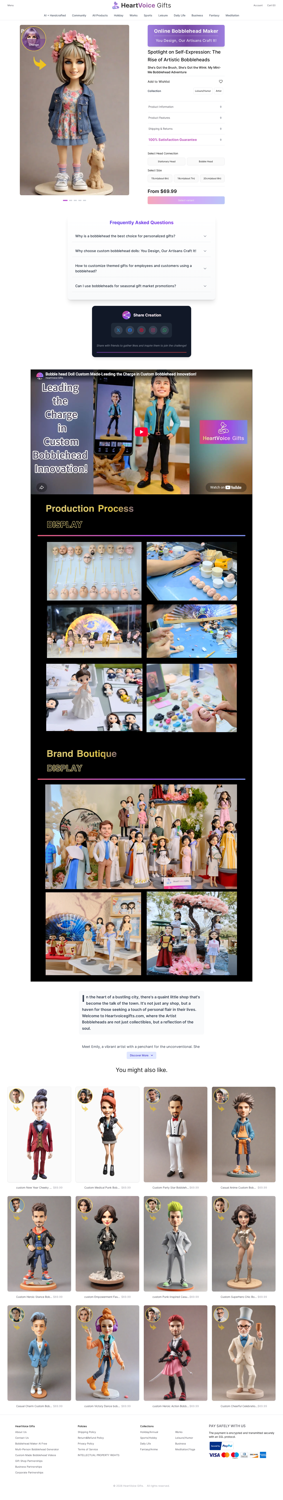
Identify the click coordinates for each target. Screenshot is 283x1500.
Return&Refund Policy (91, 1437)
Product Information (160, 106)
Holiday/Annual (149, 1432)
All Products (100, 15)
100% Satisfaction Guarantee (172, 140)
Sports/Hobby (148, 1437)
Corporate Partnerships (29, 1472)
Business (197, 15)
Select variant (186, 200)
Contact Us (22, 1437)
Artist (218, 90)
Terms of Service (88, 1449)
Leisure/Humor (203, 90)
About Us (21, 1432)
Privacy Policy (86, 1443)
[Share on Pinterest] (141, 330)
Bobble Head (206, 161)
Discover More (139, 1055)
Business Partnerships (28, 1466)
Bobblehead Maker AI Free (31, 1443)
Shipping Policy (87, 1432)
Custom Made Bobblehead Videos (35, 1455)
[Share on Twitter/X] (118, 330)
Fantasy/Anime (149, 1449)
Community (79, 15)
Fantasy (214, 15)
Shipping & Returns (160, 128)
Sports (148, 15)
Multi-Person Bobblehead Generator (37, 1449)
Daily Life (179, 15)
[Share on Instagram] (153, 330)
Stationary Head (166, 161)
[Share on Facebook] (130, 330)
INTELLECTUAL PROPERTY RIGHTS (98, 1455)
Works (134, 15)
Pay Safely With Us (227, 1426)
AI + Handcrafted (55, 15)
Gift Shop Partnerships (29, 1460)
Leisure (163, 15)
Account (258, 5)
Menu (11, 5)
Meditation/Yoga (185, 1449)
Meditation (232, 15)
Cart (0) (271, 5)
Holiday (118, 15)
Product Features (159, 117)
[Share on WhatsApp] (164, 330)
